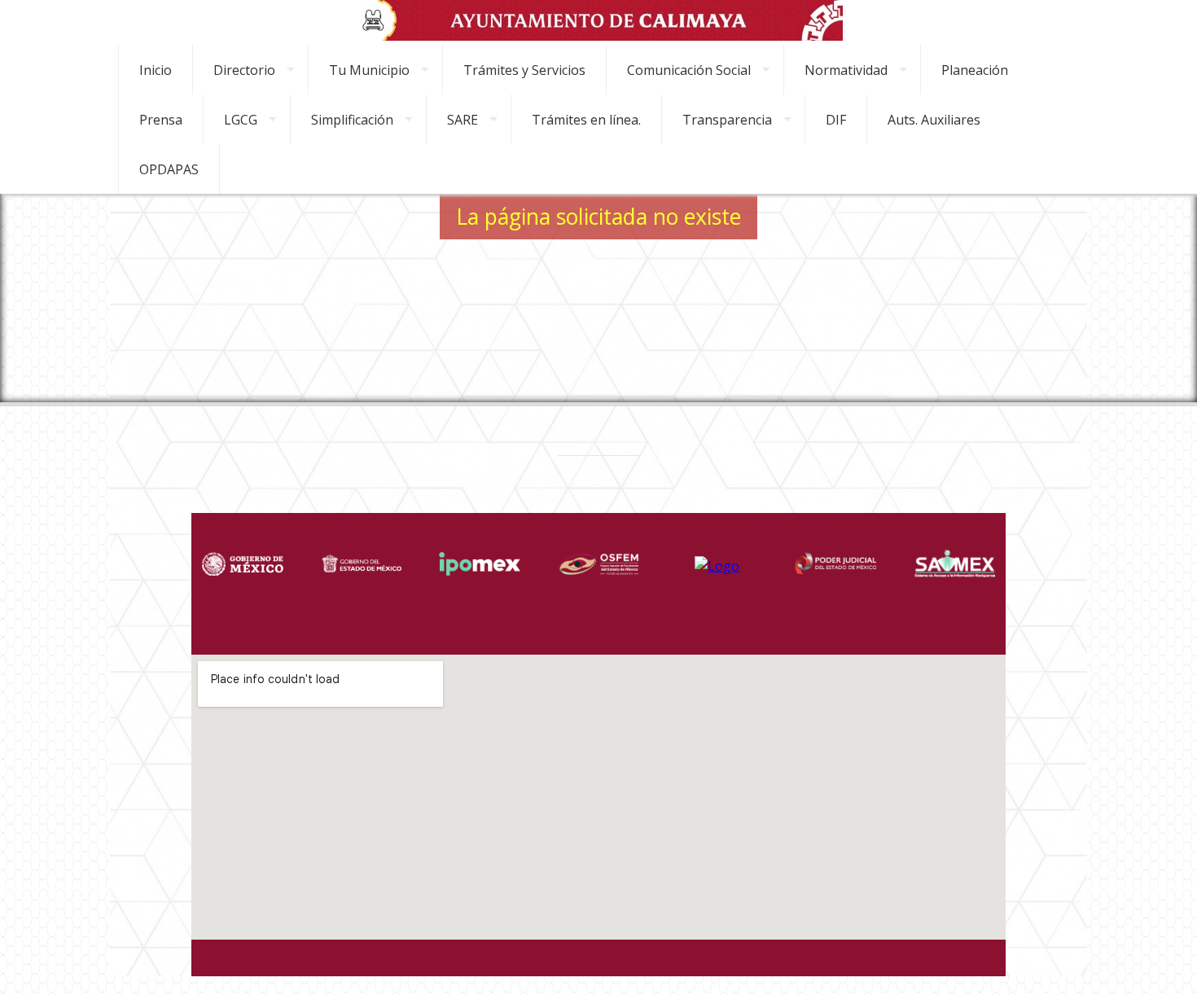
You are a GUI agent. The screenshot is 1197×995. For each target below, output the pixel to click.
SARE (462, 120)
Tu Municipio (369, 70)
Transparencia (727, 120)
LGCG (240, 120)
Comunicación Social (689, 70)
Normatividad (846, 70)
